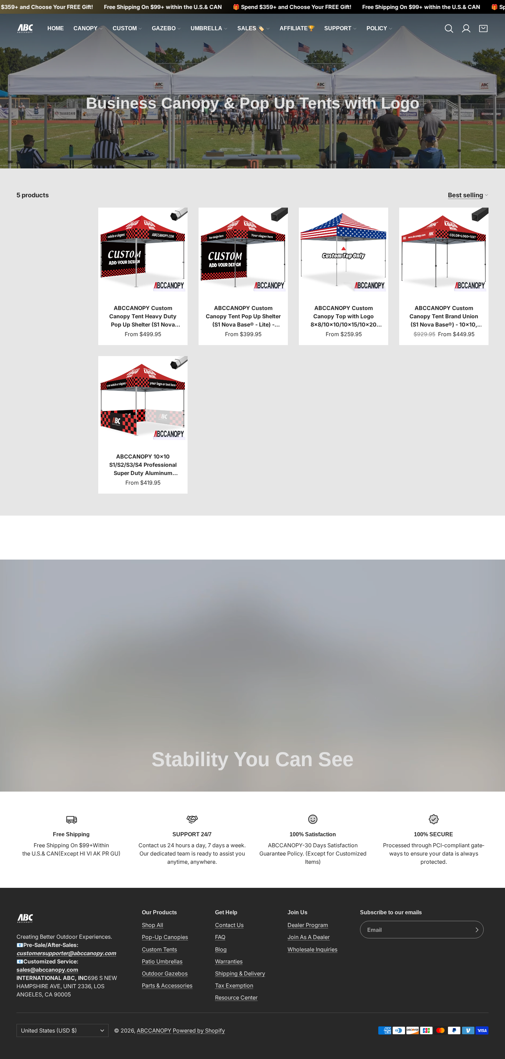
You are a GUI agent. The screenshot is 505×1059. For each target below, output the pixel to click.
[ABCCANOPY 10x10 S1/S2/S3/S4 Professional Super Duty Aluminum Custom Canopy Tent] (143, 425)
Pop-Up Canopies (165, 937)
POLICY (377, 28)
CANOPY (86, 28)
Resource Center (236, 997)
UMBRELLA (206, 28)
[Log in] (466, 28)
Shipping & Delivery (240, 973)
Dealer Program (308, 925)
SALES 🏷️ (251, 28)
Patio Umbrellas (162, 961)
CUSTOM (125, 28)
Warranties (229, 961)
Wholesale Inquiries (312, 949)
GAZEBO (164, 28)
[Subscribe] (477, 930)
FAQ (220, 937)
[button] (449, 28)
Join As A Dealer (309, 937)
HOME (55, 28)
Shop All (152, 925)
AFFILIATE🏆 (297, 28)
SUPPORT (337, 28)
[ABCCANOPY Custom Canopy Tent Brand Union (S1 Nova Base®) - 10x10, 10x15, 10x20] (444, 276)
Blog (221, 949)
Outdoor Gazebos (165, 973)
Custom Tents (159, 949)
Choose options (143, 285)
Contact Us (229, 925)
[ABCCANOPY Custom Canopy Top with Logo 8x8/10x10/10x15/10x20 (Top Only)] (343, 276)
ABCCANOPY (154, 1030)
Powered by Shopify (199, 1030)
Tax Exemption (234, 985)
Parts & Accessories (167, 985)
